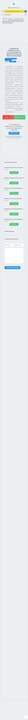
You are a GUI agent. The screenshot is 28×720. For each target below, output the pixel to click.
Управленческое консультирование (13, 198)
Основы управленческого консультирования (15, 167)
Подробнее (14, 172)
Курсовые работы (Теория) (11, 58)
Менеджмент (8, 60)
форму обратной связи (15, 138)
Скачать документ (14, 133)
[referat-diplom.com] (14, 8)
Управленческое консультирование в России (15, 209)
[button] (6, 14)
